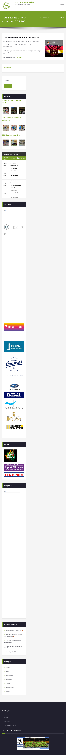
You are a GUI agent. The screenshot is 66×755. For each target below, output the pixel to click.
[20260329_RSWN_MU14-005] (14, 110)
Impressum (7, 721)
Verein (8, 691)
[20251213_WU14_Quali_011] (14, 127)
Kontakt (6, 717)
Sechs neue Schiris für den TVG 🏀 (14, 630)
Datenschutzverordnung (10, 725)
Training (8, 683)
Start (41, 17)
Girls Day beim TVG (11, 652)
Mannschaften (9, 675)
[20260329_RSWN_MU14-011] (22, 110)
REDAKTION (7, 67)
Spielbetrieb (9, 679)
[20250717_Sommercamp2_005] (6, 142)
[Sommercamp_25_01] (22, 142)
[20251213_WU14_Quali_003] (22, 127)
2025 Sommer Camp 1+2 (11, 135)
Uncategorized (9, 687)
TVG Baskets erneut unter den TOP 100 (54, 17)
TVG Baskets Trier (24, 2)
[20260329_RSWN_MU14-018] (6, 110)
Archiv (8, 667)
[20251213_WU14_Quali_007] (6, 127)
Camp (7, 671)
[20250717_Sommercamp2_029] (14, 142)
